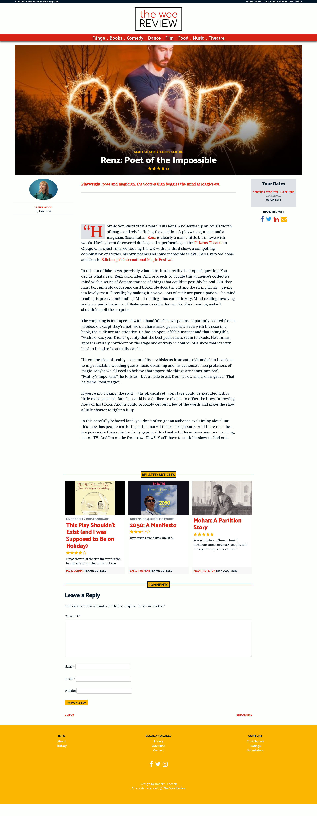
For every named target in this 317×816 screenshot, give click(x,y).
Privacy (158, 741)
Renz (151, 237)
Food (183, 38)
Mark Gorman (75, 570)
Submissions (255, 750)
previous (243, 715)
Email (70, 678)
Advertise (158, 745)
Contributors (255, 741)
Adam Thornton (204, 570)
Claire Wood (43, 207)
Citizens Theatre (208, 242)
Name (70, 666)
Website (70, 690)
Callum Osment (140, 570)
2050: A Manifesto (153, 524)
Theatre (217, 38)
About (61, 741)
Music (198, 38)
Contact (158, 750)
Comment (72, 616)
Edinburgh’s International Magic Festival (136, 259)
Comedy (135, 38)
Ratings (255, 745)
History (62, 745)
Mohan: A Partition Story (218, 523)
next (70, 715)
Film (169, 38)
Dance (154, 38)
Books (116, 38)
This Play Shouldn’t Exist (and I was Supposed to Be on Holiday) (90, 535)
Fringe (98, 38)
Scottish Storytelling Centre (273, 192)
